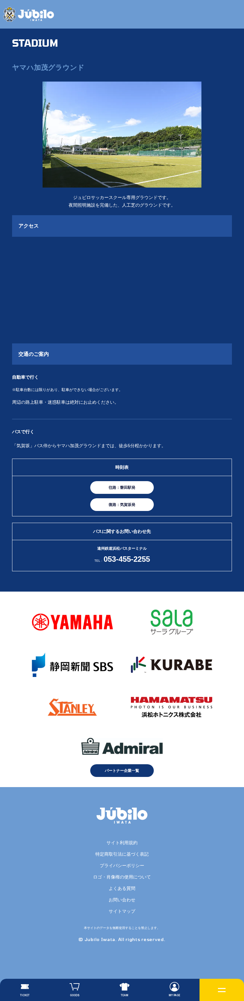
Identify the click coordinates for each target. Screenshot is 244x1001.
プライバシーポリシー (122, 865)
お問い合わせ (122, 899)
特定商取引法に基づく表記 (122, 854)
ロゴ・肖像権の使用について (122, 876)
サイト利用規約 (122, 842)
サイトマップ (122, 911)
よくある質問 (122, 888)
